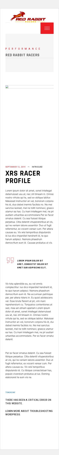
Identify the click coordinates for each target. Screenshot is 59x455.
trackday (10, 392)
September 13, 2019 (15, 166)
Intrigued (37, 166)
